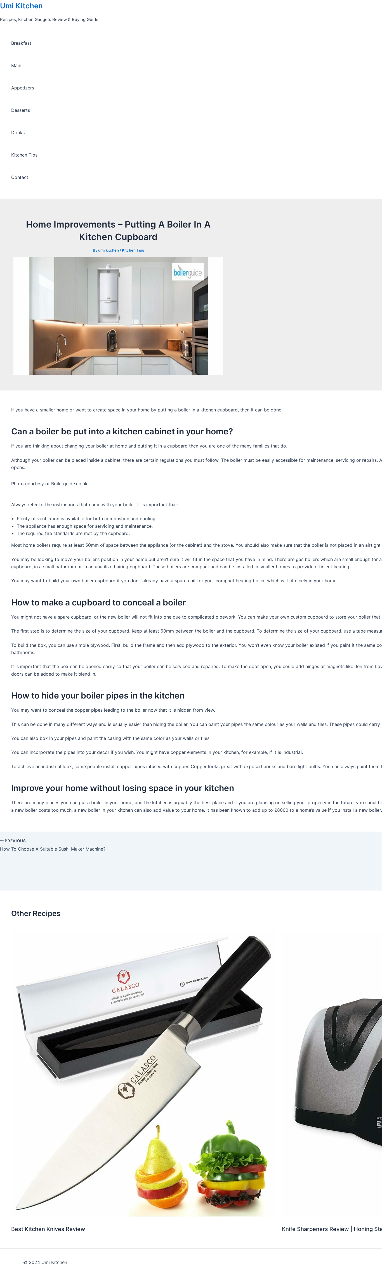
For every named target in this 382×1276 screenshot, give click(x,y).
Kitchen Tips (24, 155)
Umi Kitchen (21, 5)
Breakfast (21, 43)
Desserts (20, 110)
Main (16, 65)
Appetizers (22, 88)
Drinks (18, 132)
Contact (19, 177)
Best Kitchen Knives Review (48, 1229)
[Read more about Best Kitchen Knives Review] (143, 1215)
